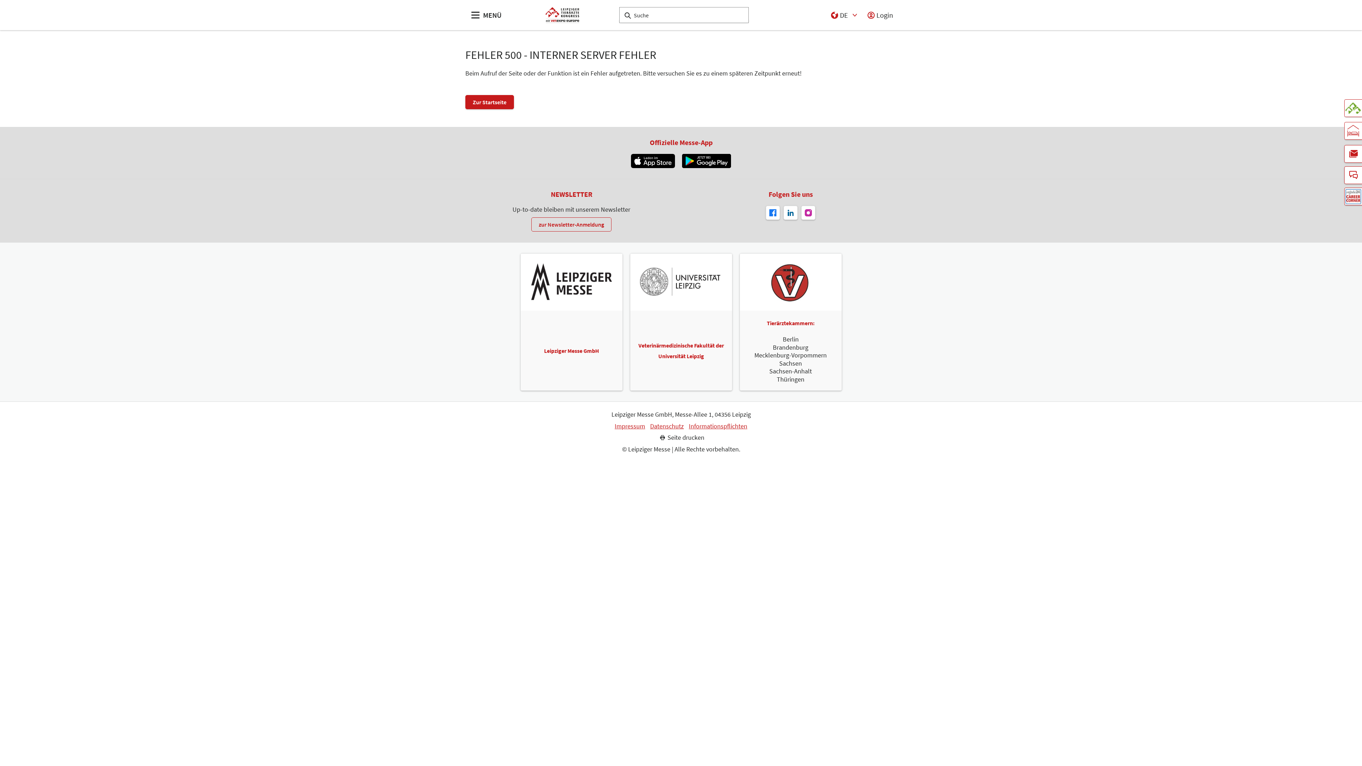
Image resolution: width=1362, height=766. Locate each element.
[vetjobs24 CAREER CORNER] (1353, 196)
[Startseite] (562, 15)
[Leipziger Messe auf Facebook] (773, 213)
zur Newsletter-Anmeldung (571, 224)
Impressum (630, 426)
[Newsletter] (1353, 154)
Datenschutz (667, 426)
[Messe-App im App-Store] (653, 161)
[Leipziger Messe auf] (791, 213)
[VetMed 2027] (1353, 108)
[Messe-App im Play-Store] (706, 161)
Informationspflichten (718, 426)
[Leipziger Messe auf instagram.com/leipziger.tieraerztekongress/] (808, 213)
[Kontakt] (1353, 175)
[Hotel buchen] (1353, 131)
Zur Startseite (489, 102)
